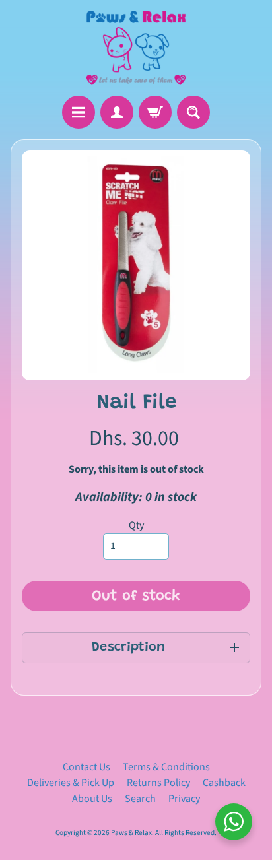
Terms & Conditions (166, 767)
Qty (136, 525)
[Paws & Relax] (136, 48)
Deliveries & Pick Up (70, 783)
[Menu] (78, 112)
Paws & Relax (131, 833)
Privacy (184, 798)
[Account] (116, 112)
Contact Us (86, 767)
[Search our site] (193, 112)
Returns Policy (158, 783)
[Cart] (155, 112)
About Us (92, 798)
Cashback (224, 783)
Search (140, 798)
